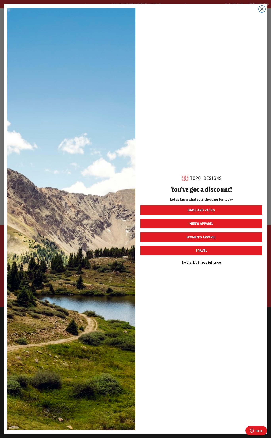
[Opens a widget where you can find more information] (256, 431)
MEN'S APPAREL (201, 224)
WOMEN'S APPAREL (201, 237)
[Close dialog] (262, 9)
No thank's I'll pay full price (201, 262)
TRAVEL (201, 251)
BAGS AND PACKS (201, 210)
